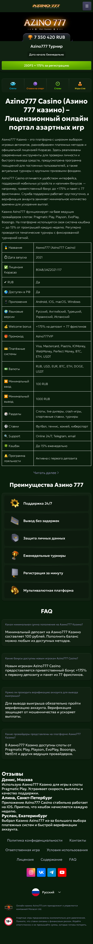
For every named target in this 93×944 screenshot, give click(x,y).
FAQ (72, 859)
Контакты (77, 840)
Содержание (51, 859)
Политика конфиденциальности (35, 840)
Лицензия (25, 859)
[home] (46, 6)
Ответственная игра (22, 850)
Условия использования (67, 850)
